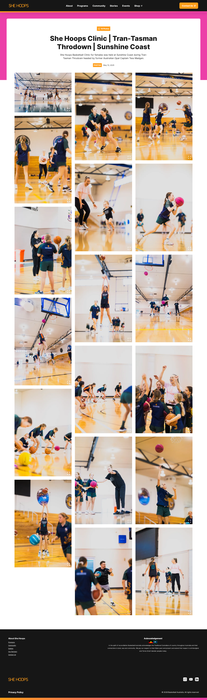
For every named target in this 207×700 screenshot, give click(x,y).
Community (12, 645)
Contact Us (12, 654)
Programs (11, 642)
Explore (10, 648)
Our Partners (12, 651)
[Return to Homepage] (19, 5)
